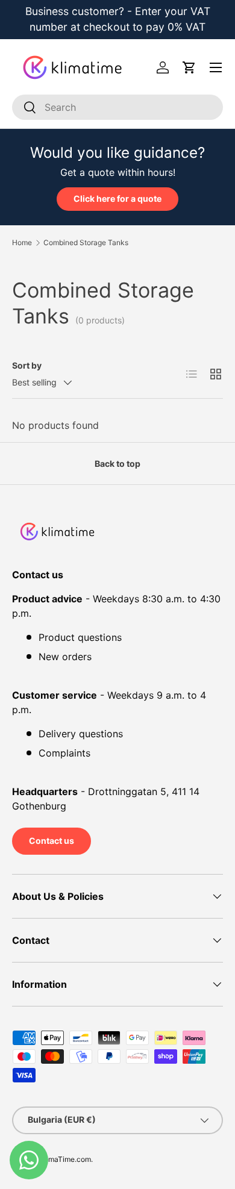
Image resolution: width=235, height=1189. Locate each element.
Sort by (27, 365)
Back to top (117, 463)
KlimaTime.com (65, 1159)
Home (22, 242)
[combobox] (117, 107)
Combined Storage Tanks (85, 242)
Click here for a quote (117, 198)
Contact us (51, 840)
